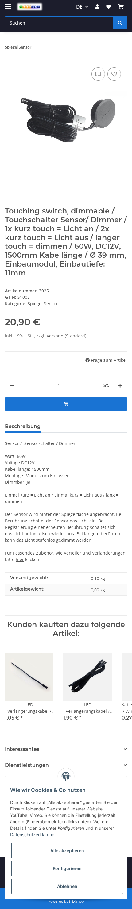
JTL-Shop (76, 901)
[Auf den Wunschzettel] (114, 74)
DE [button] (79, 6)
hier (20, 559)
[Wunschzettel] (109, 7)
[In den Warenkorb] (66, 404)
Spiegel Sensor (43, 303)
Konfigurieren (67, 868)
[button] (97, 7)
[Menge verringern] (12, 385)
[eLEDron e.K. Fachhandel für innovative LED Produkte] (29, 7)
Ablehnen (67, 886)
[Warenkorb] (121, 7)
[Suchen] (120, 22)
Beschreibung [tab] (23, 426)
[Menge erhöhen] (120, 385)
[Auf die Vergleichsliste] (98, 74)
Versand (56, 336)
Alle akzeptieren (67, 850)
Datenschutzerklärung (32, 834)
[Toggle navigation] (8, 4)
